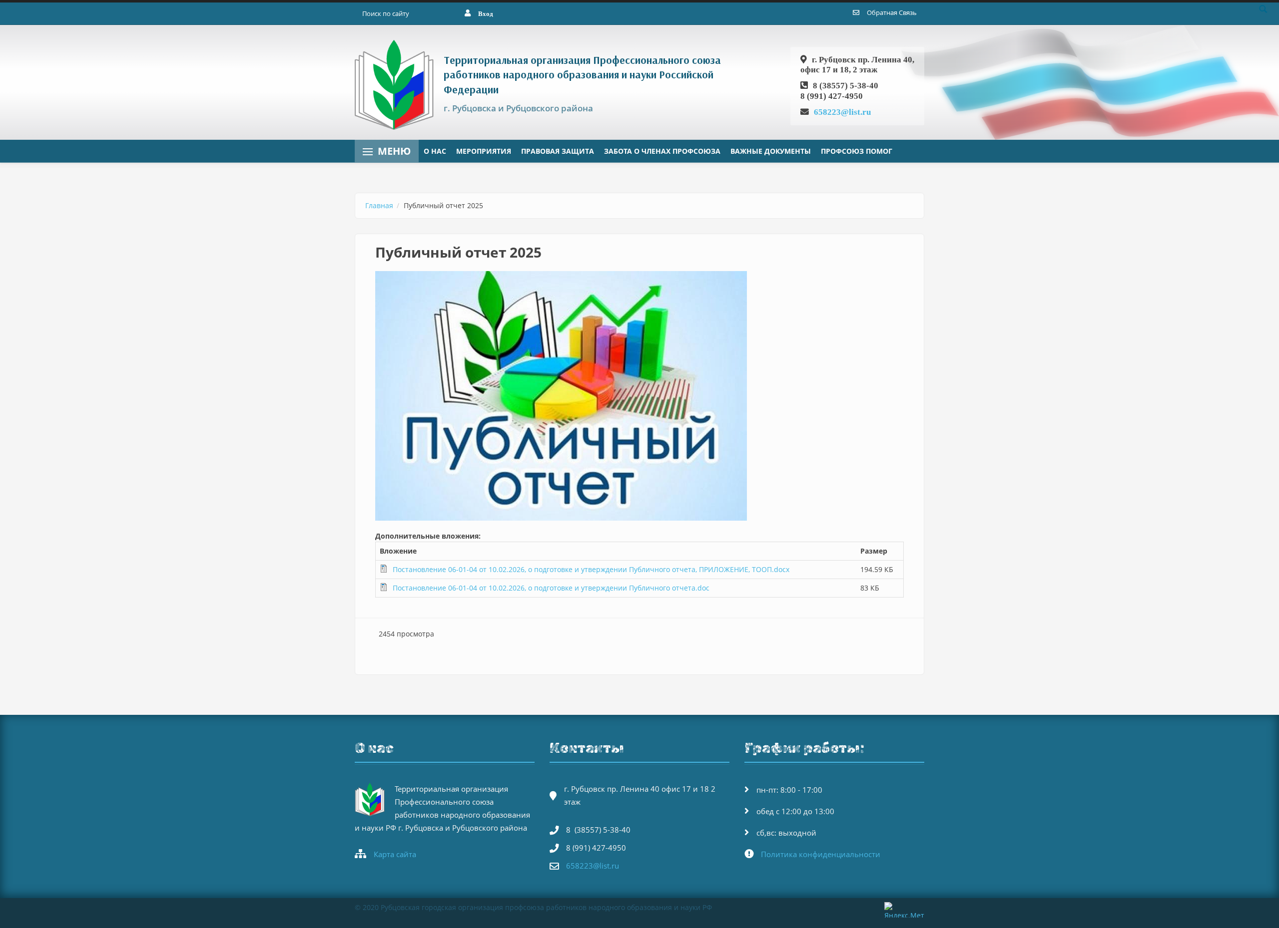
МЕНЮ (394, 151)
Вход (485, 13)
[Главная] (397, 84)
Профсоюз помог (856, 151)
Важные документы (770, 151)
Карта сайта (395, 854)
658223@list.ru (842, 111)
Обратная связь (892, 12)
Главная (379, 205)
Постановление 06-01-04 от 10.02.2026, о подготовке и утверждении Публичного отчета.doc (551, 588)
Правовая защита (557, 151)
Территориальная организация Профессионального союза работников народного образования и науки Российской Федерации (582, 74)
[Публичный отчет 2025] (639, 396)
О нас (435, 151)
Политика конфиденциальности (820, 854)
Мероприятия (483, 151)
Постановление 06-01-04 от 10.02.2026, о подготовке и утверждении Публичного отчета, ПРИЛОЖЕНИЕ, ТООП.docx (591, 569)
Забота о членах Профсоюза (662, 151)
